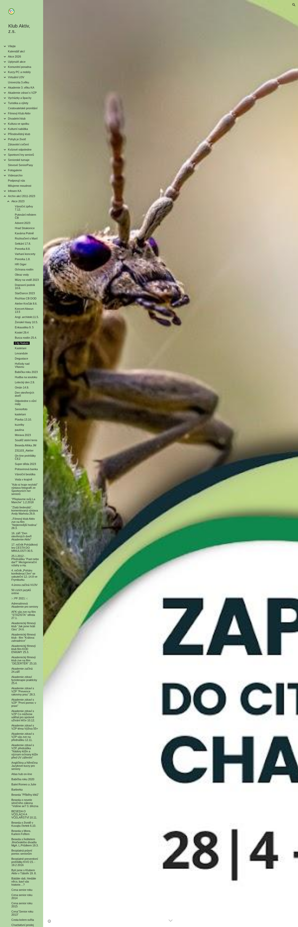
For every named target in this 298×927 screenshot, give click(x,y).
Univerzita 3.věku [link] (18, 82)
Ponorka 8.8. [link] (22, 248)
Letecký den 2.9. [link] (25, 382)
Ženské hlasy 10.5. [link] (26, 322)
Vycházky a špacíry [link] (19, 97)
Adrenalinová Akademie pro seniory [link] (24, 605)
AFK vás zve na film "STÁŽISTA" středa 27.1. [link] (23, 614)
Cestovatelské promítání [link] (22, 108)
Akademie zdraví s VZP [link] (22, 92)
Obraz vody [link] (22, 274)
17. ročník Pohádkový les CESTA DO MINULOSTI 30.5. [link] (24, 547)
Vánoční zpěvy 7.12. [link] (24, 208)
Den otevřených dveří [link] (24, 394)
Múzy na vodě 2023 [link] (27, 279)
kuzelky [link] (19, 424)
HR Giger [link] (20, 264)
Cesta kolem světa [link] (22, 919)
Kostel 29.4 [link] (22, 332)
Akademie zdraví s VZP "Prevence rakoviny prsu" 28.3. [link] (23, 691)
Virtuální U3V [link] (16, 77)
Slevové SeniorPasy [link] (20, 165)
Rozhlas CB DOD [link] (26, 298)
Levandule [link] (21, 353)
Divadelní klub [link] (17, 118)
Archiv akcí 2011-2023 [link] (21, 196)
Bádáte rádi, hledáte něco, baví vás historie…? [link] (23, 881)
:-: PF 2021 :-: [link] (19, 598)
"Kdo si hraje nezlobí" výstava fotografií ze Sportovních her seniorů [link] (24, 489)
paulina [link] (19, 429)
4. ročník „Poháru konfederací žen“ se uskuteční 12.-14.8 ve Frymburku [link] (24, 575)
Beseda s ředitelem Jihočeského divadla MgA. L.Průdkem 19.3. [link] (24, 842)
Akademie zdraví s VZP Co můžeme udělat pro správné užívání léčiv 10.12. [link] (23, 716)
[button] (294, 5)
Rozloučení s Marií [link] (26, 238)
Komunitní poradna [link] (19, 66)
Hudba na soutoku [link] (26, 377)
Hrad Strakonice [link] (25, 228)
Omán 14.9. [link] (22, 387)
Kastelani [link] (20, 348)
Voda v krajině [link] (23, 479)
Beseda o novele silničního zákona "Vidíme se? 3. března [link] (24, 803)
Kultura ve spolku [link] (18, 123)
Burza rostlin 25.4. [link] (26, 337)
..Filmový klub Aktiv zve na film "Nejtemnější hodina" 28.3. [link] (24, 523)
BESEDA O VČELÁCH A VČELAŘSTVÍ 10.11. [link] (24, 814)
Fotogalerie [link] (15, 170)
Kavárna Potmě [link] (24, 233)
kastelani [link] (20, 414)
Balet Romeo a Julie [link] (23, 784)
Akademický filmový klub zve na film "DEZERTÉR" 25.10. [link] (24, 660)
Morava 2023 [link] (23, 435)
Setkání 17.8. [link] (23, 243)
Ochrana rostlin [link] (24, 269)
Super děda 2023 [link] (25, 464)
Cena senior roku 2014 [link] (21, 897)
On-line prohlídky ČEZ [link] (25, 457)
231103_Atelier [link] (24, 450)
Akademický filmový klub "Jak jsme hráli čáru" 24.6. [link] (23, 626)
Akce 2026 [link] (14, 56)
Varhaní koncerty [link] (25, 254)
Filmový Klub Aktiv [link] (19, 113)
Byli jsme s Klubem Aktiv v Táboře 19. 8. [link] (23, 872)
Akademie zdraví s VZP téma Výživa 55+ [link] (24, 727)
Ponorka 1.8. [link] (22, 259)
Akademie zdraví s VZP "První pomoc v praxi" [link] (23, 702)
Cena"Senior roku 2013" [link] (22, 913)
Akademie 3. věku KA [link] (21, 87)
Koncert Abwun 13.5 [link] (24, 310)
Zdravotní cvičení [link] (18, 144)
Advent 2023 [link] (22, 223)
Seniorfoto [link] (21, 409)
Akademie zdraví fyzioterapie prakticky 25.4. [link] (24, 680)
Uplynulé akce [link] (17, 61)
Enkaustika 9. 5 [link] (24, 327)
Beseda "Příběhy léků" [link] (25, 794)
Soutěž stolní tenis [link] (26, 440)
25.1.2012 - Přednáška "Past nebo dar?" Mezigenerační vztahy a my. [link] (25, 561)
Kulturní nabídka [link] (18, 128)
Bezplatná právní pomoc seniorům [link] (21, 852)
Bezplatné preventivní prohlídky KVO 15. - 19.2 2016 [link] (24, 862)
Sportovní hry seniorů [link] (21, 154)
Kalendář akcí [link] (16, 51)
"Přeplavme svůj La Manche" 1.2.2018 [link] (23, 501)
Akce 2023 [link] (17, 201)
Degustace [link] (21, 358)
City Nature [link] (22, 343)
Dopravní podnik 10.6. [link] (25, 287)
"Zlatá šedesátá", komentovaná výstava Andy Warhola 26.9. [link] (24, 510)
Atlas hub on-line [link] (21, 774)
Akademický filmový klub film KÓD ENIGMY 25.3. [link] (23, 649)
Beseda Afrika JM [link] (25, 445)
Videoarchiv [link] (15, 175)
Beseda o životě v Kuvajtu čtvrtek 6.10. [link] (23, 824)
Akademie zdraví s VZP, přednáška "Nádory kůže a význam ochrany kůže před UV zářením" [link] (24, 751)
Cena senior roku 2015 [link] (21, 905)
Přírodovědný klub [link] (19, 134)
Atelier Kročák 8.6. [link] (26, 303)
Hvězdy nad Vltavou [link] (22, 365)
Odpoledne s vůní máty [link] (25, 403)
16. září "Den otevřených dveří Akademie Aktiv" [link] (21, 536)
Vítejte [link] (12, 46)
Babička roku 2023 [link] (26, 372)
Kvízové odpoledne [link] (20, 149)
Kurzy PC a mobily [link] (19, 72)
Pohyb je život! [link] (17, 139)
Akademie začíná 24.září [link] (22, 670)
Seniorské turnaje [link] (18, 159)
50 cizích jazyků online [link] (21, 592)
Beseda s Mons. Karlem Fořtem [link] (21, 832)
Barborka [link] (17, 789)
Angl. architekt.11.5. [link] (27, 317)
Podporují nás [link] (16, 180)
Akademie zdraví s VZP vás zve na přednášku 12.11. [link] (22, 736)
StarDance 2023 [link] (25, 293)
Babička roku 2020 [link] (22, 779)
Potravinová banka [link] (26, 469)
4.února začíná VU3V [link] (24, 584)
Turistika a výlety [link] (18, 103)
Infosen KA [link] (14, 191)
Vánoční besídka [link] (25, 474)
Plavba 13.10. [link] (23, 419)
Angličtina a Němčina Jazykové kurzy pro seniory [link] (24, 765)
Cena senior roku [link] (21, 889)
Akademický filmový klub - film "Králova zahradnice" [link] (23, 637)
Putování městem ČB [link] (25, 216)
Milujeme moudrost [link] (19, 185)
